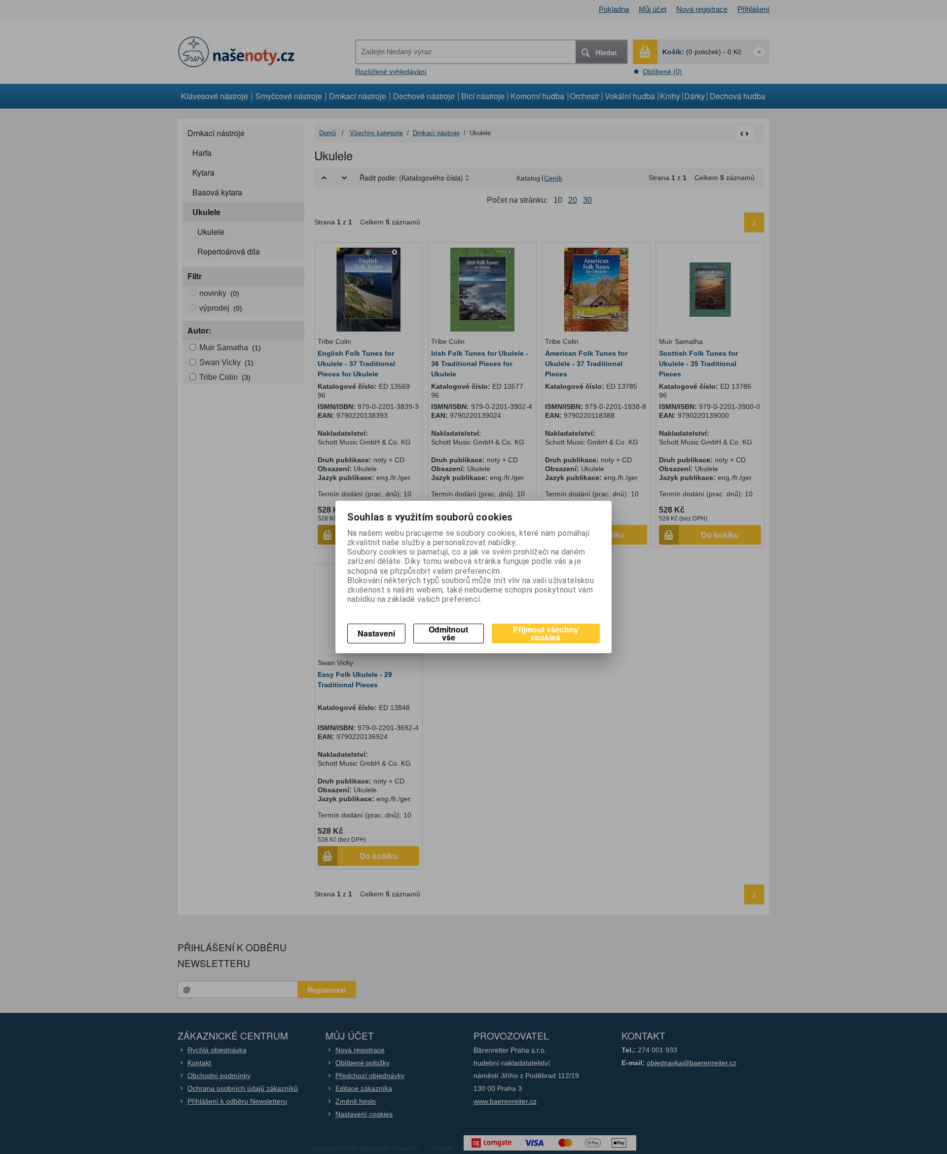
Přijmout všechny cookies (546, 633)
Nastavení (376, 633)
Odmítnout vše (448, 633)
